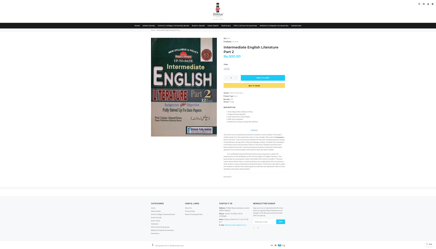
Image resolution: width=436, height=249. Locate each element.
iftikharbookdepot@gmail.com (235, 225)
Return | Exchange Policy (194, 214)
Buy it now (254, 86)
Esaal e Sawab (198, 26)
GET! (281, 222)
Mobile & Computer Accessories (274, 26)
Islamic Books (149, 26)
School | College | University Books (173, 26)
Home (137, 26)
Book (236, 96)
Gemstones (296, 26)
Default (226, 69)
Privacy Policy (190, 211)
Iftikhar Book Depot (236, 93)
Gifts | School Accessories (245, 26)
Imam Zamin (213, 26)
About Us (188, 208)
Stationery (226, 26)
